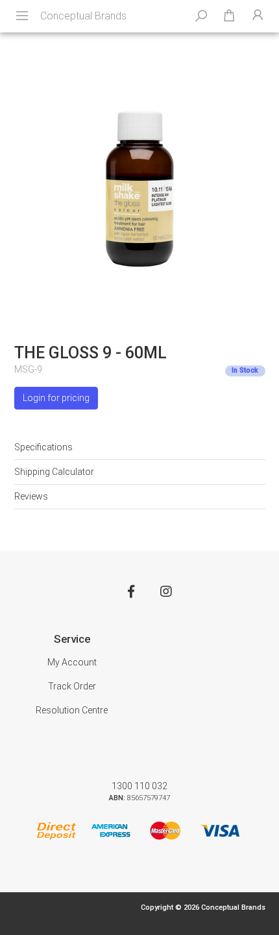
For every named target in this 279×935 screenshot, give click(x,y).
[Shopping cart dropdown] (229, 16)
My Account (72, 662)
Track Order (72, 686)
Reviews (31, 496)
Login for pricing (56, 398)
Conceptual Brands (83, 16)
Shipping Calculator (54, 472)
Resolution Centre (72, 710)
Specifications (43, 447)
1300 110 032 (139, 786)
